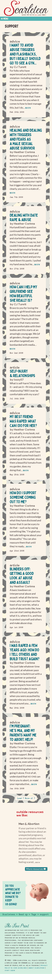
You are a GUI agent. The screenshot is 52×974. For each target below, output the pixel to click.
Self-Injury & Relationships (22, 373)
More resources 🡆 (36, 868)
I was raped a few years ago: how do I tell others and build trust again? (24, 652)
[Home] (26, 8)
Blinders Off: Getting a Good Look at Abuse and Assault (22, 576)
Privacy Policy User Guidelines (26, 966)
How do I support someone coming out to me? (23, 497)
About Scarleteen (36, 968)
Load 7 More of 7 (26, 798)
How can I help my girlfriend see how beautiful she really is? (23, 293)
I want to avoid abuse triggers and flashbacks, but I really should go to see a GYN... (25, 54)
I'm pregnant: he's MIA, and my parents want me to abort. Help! (23, 733)
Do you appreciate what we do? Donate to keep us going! (13, 895)
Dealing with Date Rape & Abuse (24, 217)
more (28, 107)
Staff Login (10, 970)
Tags (33, 914)
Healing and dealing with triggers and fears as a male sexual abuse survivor (26, 139)
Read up (23, 914)
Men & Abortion (29, 823)
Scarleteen (8, 914)
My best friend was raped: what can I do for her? (23, 421)
